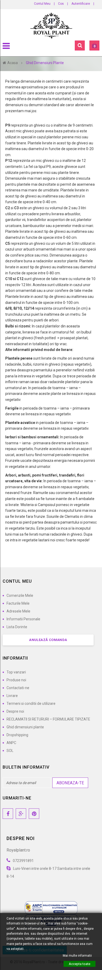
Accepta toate (79, 964)
